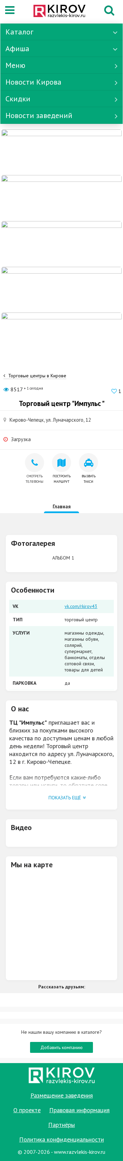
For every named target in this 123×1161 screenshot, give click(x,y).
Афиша (17, 48)
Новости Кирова (33, 82)
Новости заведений (38, 115)
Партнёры (61, 1125)
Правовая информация (79, 1110)
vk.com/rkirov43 (81, 606)
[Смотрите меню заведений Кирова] (61, 335)
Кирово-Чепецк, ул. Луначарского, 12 (50, 420)
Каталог (19, 32)
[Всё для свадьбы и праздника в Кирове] (61, 152)
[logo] (59, 11)
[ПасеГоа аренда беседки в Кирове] (61, 289)
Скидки (17, 98)
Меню (15, 65)
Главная (62, 506)
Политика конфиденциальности (61, 1139)
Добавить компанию (61, 1047)
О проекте (27, 1110)
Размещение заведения (61, 1095)
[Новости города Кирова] (61, 243)
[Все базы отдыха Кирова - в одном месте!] (61, 197)
